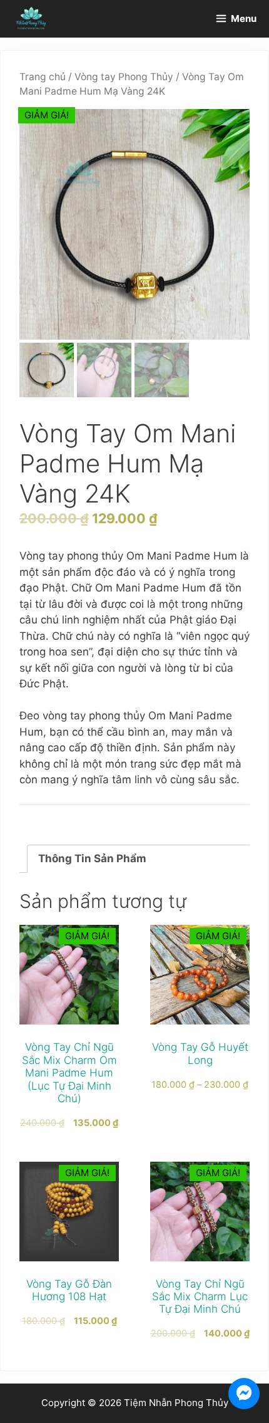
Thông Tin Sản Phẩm (92, 858)
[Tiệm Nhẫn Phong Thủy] (31, 19)
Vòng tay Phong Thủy (123, 77)
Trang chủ (42, 77)
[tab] (140, 859)
